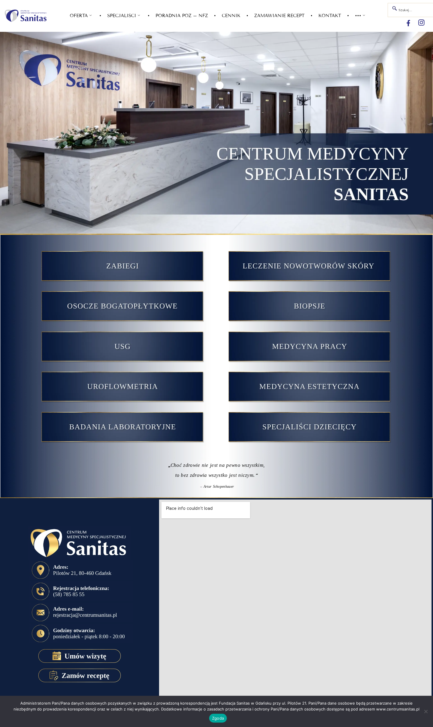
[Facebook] (408, 23)
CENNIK (231, 15)
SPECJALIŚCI (121, 15)
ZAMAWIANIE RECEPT (279, 15)
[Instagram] (421, 23)
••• (358, 15)
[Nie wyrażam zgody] (426, 711)
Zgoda (218, 718)
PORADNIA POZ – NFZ (182, 15)
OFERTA (79, 15)
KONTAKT (329, 15)
